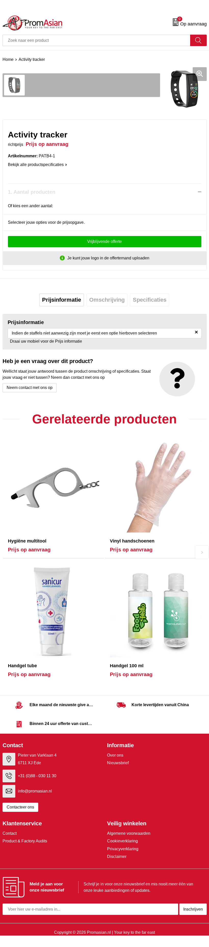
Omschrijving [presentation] (107, 300)
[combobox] (96, 40)
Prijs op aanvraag (29, 549)
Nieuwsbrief (118, 763)
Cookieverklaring (122, 841)
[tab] (61, 300)
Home (8, 59)
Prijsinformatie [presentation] (61, 300)
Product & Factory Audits (25, 841)
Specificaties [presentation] (149, 300)
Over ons (115, 755)
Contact (10, 833)
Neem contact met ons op (30, 387)
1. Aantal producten (31, 192)
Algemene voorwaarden (128, 833)
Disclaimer (116, 856)
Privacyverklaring (122, 849)
